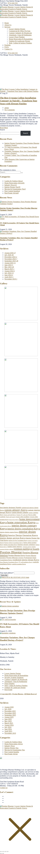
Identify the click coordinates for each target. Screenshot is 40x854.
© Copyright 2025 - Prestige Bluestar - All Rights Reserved (18, 694)
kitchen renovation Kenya (10, 544)
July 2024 (9, 273)
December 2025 (10, 257)
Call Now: (3, 3)
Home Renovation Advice (14, 183)
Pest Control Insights (12, 191)
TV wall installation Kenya (25, 562)
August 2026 (10, 253)
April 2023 (8, 277)
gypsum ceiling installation (22, 517)
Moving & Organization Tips (15, 189)
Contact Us (8, 49)
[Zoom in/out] (1, 851)
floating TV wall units (22, 514)
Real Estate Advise (11, 193)
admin (6, 108)
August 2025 (10, 263)
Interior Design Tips (12, 187)
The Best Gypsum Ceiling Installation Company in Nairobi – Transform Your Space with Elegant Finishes (18, 101)
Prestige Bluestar (11, 552)
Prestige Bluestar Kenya (16, 555)
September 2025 (11, 261)
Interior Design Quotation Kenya (23, 535)
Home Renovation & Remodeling (21, 39)
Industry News (10, 185)
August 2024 (9, 271)
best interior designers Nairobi (10, 507)
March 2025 (9, 269)
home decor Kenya (14, 519)
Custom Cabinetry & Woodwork (20, 33)
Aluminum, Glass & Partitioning (20, 35)
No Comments (9, 110)
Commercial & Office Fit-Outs (19, 31)
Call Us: (3, 784)
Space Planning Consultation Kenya (9, 562)
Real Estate (8, 690)
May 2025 (9, 267)
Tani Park (3, 782)
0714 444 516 (13, 3)
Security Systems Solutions (13, 677)
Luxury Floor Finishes (17, 37)
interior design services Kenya (12, 538)
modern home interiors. (14, 546)
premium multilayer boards (26, 549)
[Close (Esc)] (7, 851)
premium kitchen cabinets (6, 549)
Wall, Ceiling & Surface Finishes (20, 43)
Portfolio (7, 45)
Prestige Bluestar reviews (15, 558)
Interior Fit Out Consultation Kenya (18, 540)
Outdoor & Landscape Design (19, 41)
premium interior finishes (29, 546)
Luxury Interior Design (12, 673)
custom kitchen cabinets (19, 512)
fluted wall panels (10, 516)
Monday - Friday (6, 786)
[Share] (5, 851)
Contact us (3, 788)
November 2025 (10, 259)
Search (2, 130)
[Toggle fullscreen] (3, 851)
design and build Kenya (10, 514)
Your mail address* (6, 573)
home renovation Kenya (21, 522)
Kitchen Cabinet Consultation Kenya (13, 542)
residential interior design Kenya (26, 560)
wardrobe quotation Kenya (19, 564)
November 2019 (10, 279)
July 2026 (9, 255)
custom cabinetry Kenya (15, 510)
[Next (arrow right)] (3, 853)
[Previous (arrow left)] (1, 853)
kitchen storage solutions (26, 544)
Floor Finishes (9, 683)
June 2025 (8, 265)
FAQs (6, 47)
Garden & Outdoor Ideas (13, 181)
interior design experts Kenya (9, 532)
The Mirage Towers (7, 5)
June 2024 (8, 275)
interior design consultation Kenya (23, 528)
